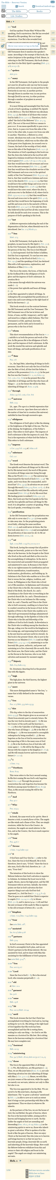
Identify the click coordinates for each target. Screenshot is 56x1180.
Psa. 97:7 (13, 800)
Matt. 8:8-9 (23, 493)
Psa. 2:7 (13, 704)
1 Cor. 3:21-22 (22, 1076)
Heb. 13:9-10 (14, 195)
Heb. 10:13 (14, 1049)
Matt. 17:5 (14, 237)
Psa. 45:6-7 (14, 842)
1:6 (9, 768)
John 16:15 (34, 372)
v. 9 (35, 858)
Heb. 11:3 (14, 403)
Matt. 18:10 (23, 1057)
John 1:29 (28, 530)
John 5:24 (28, 487)
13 (44, 120)
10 (35, 375)
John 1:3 (40, 375)
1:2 (9, 220)
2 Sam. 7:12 (14, 916)
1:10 (10, 963)
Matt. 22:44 (24, 1010)
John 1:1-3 (27, 476)
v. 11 (36, 978)
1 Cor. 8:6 (20, 378)
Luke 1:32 (24, 850)
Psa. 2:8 (13, 360)
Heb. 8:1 (13, 665)
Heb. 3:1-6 (13, 902)
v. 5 (10, 744)
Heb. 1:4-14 (21, 899)
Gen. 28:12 (22, 1124)
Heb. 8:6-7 (34, 166)
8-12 (42, 893)
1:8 (9, 838)
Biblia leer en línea (35, 1173)
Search (21, 6)
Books (40, 11)
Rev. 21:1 (16, 986)
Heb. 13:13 (28, 181)
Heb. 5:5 (20, 704)
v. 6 (19, 747)
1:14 (10, 1053)
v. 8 (10, 253)
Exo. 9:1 (39, 120)
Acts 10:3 (32, 1057)
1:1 (9, 27)
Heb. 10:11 (13, 527)
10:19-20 (24, 195)
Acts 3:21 (13, 74)
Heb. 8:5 (36, 175)
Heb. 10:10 (24, 536)
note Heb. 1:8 (19, 924)
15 (45, 1057)
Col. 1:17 (13, 456)
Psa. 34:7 (13, 1057)
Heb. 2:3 (13, 1097)
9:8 (9, 66)
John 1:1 (40, 258)
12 (31, 536)
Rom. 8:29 (14, 771)
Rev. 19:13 (12, 261)
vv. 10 (10, 727)
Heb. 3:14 (14, 940)
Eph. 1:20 (14, 544)
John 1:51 (37, 1124)
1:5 (9, 700)
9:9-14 (44, 175)
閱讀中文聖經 (33, 1176)
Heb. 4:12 (42, 198)
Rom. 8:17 (36, 1071)
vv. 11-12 (17, 755)
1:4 (9, 687)
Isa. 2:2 (24, 229)
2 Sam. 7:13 (14, 850)
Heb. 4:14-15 (19, 642)
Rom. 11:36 (32, 387)
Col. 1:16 (11, 378)
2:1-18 (29, 899)
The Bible (16, 11)
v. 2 (15, 285)
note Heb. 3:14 (18, 959)
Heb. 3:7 (45, 63)
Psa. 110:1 (14, 1010)
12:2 (38, 544)
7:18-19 (32, 161)
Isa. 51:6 (13, 994)
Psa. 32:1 (31, 518)
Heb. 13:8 (14, 1002)
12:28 (38, 161)
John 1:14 (16, 781)
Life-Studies (16, 16)
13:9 (43, 161)
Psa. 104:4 (14, 809)
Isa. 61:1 (13, 932)
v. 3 (10, 291)
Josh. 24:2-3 (41, 149)
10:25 (36, 181)
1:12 (10, 998)
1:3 (9, 419)
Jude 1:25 (22, 665)
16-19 (30, 1124)
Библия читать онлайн (37, 1170)
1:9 (9, 920)
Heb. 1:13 (23, 544)
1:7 (9, 805)
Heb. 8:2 (32, 640)
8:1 (28, 544)
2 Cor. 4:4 (14, 448)
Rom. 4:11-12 (24, 117)
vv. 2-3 (35, 893)
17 (43, 487)
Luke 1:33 (33, 916)
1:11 (10, 982)
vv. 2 (31, 375)
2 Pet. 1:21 (44, 244)
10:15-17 (15, 66)
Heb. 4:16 (24, 161)
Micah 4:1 (33, 229)
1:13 (10, 1006)
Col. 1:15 (22, 448)
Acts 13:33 (29, 704)
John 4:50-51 (38, 496)
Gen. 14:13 (13, 115)
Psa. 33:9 (22, 484)
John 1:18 (27, 267)
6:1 (29, 207)
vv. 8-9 (44, 750)
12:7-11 (40, 1057)
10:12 (33, 544)
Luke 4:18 (21, 932)
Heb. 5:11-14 (21, 207)
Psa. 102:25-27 (16, 967)
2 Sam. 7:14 (14, 763)
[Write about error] (53, 2)
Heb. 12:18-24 (31, 187)
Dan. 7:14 (24, 916)
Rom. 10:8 (37, 487)
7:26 (27, 642)
